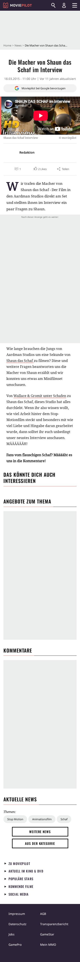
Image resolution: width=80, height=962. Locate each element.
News (18, 45)
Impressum (17, 914)
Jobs (12, 934)
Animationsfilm (42, 819)
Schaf (64, 819)
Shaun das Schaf (20, 360)
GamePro (15, 945)
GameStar (47, 934)
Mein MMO (48, 945)
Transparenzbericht (54, 924)
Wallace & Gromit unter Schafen (39, 395)
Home (7, 45)
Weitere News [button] (40, 831)
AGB (43, 914)
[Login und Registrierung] (64, 5)
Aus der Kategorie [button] (40, 843)
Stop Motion (15, 819)
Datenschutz (17, 924)
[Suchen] (53, 5)
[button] (40, 169)
